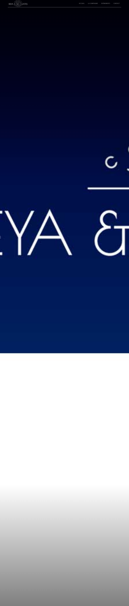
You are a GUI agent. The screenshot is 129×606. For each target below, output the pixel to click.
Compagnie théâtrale (25, 3)
